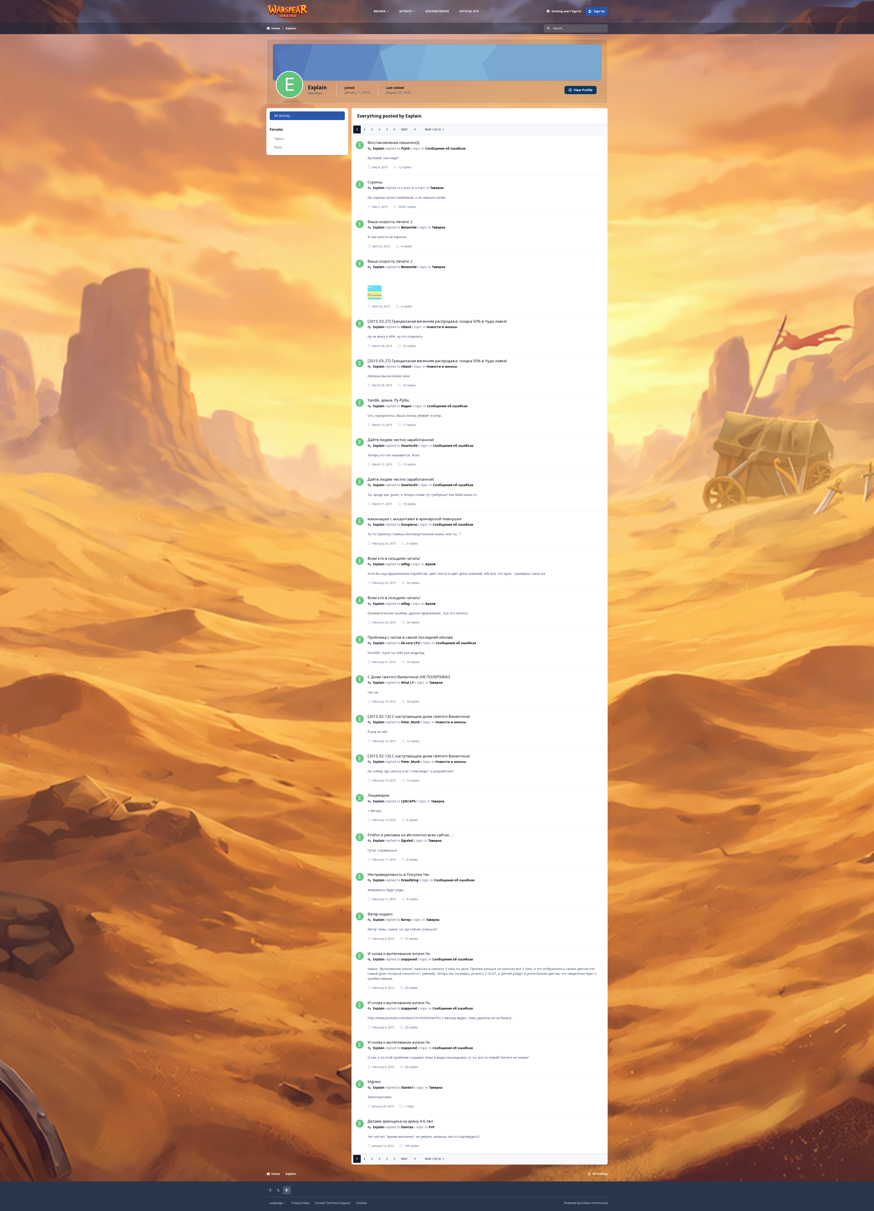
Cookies (361, 1203)
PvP (431, 1127)
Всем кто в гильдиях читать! (394, 558)
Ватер (406, 919)
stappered (409, 959)
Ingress (374, 1081)
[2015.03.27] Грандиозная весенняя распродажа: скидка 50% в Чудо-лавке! (437, 321)
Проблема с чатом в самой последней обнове (410, 637)
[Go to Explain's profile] (360, 145)
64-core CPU (410, 643)
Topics (279, 138)
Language (276, 1203)
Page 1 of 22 (433, 129)
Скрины (375, 182)
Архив (430, 564)
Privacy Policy (300, 1203)
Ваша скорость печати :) (390, 221)
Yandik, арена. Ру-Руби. (389, 400)
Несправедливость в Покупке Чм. (399, 874)
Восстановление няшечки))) (393, 142)
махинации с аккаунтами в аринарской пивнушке (414, 518)
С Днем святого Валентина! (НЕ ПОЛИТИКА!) (409, 676)
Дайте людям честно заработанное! (401, 439)
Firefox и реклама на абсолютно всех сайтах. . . (411, 834)
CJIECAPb (408, 801)
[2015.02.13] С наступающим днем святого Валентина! (419, 716)
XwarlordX (409, 445)
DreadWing (410, 880)
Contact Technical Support (333, 1203)
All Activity (282, 115)
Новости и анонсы (442, 327)
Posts (278, 147)
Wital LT (407, 682)
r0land (406, 327)
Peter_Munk (410, 722)
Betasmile (409, 227)
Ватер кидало (380, 914)
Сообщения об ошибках (445, 148)
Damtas (407, 1127)
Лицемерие (378, 795)
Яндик (406, 406)
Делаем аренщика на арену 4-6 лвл (400, 1121)
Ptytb (405, 148)
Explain (378, 148)
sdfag (405, 564)
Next (404, 129)
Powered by (586, 1203)
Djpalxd (407, 840)
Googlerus (409, 524)
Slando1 (407, 1087)
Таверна (436, 188)
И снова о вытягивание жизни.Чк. (399, 953)
